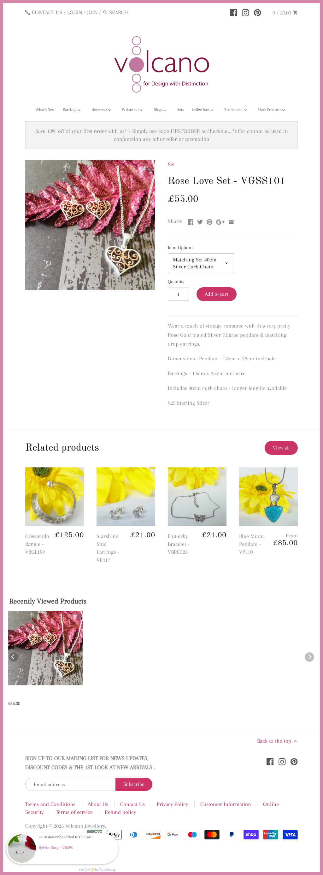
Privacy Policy (172, 804)
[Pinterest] (257, 12)
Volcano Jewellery (85, 826)
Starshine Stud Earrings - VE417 (108, 548)
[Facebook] (233, 12)
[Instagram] (245, 12)
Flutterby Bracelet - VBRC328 (179, 544)
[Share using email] (231, 220)
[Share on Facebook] (190, 220)
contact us (47, 12)
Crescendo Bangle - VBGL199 (37, 544)
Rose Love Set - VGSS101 (36, 695)
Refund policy (120, 812)
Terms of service (74, 812)
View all (281, 448)
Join (92, 12)
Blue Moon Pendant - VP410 (251, 544)
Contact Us (132, 804)
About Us (98, 804)
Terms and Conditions (50, 804)
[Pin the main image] (209, 220)
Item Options (180, 247)
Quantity (176, 281)
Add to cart (216, 294)
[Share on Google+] (220, 220)
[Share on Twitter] (200, 220)
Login (74, 12)
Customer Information (225, 804)
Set (171, 164)
